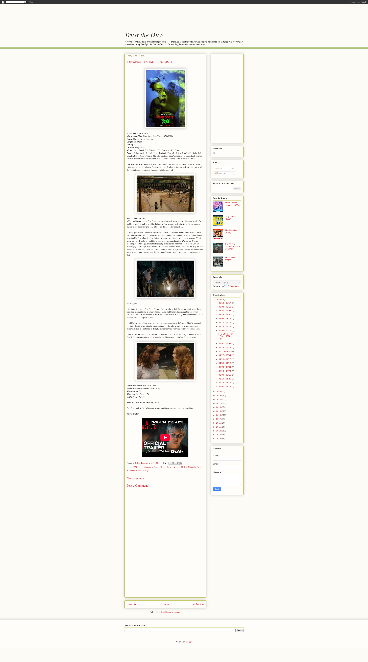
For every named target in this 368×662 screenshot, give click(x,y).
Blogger (189, 642)
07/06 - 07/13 (225, 318)
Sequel (132, 470)
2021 (140, 467)
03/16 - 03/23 (225, 371)
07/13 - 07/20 (225, 315)
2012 (218, 439)
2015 (218, 427)
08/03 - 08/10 (225, 307)
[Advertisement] (181, 15)
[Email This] (169, 463)
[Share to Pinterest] (180, 463)
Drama (163, 467)
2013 (218, 434)
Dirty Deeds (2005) (230, 217)
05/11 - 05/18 (225, 351)
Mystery (177, 467)
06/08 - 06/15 (225, 330)
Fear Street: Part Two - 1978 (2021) (225, 336)
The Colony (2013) (230, 259)
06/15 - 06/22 (225, 326)
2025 (218, 299)
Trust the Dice (143, 34)
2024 (218, 391)
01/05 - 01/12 (225, 387)
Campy (156, 467)
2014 (218, 431)
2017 (218, 419)
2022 (218, 399)
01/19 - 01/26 (225, 379)
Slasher (139, 470)
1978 (135, 467)
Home (166, 604)
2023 (218, 395)
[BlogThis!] (172, 463)
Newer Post (132, 604)
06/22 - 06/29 (225, 322)
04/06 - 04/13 (225, 363)
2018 (218, 415)
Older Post (198, 604)
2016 (218, 423)
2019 (218, 411)
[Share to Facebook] (178, 463)
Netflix (184, 467)
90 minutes (148, 467)
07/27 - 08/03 (225, 311)
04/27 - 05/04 (225, 355)
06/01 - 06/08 (225, 343)
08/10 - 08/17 (225, 303)
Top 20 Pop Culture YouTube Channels (232, 246)
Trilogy (146, 470)
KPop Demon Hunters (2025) (232, 204)
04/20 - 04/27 (225, 359)
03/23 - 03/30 (225, 367)
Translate (234, 286)
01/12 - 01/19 (225, 382)
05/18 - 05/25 (225, 347)
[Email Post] (164, 463)
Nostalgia (192, 467)
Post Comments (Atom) (171, 612)
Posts (219, 168)
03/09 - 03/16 (225, 375)
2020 (218, 407)
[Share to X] (175, 463)
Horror (169, 467)
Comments (221, 173)
